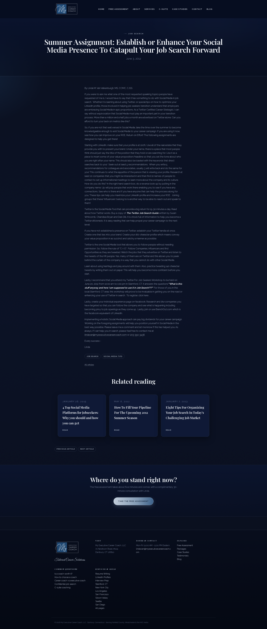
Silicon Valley (101, 598)
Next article (87, 449)
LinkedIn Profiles (103, 577)
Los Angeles (101, 591)
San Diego (100, 604)
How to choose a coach (66, 577)
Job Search (93, 356)
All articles (89, 365)
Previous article (66, 449)
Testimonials (182, 555)
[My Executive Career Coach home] (66, 9)
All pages (99, 608)
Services (149, 9)
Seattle (98, 601)
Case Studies (180, 9)
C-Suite (163, 9)
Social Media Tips (113, 356)
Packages (181, 549)
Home (101, 9)
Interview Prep (102, 580)
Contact (197, 9)
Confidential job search (65, 584)
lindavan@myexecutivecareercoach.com (106, 334)
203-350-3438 (137, 334)
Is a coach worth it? (63, 574)
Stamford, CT (101, 584)
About (136, 9)
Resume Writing (102, 574)
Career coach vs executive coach (70, 580)
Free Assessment (118, 9)
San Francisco (102, 594)
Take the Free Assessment (133, 501)
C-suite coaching (63, 587)
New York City (101, 587)
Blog (209, 9)
